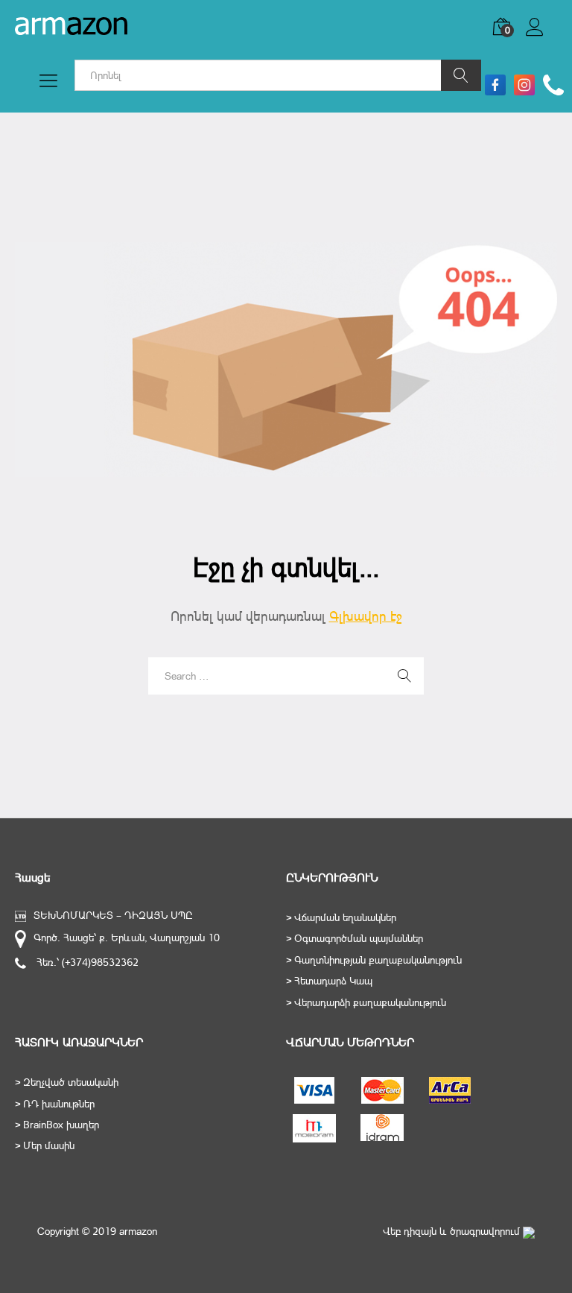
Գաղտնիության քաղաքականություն (378, 960)
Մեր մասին (48, 1145)
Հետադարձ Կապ (333, 981)
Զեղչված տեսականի (70, 1082)
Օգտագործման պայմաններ (358, 938)
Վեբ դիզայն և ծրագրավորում (453, 1231)
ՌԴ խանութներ (59, 1104)
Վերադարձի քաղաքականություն (370, 1002)
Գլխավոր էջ (365, 616)
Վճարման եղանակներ (345, 917)
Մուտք (541, 36)
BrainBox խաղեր (61, 1125)
